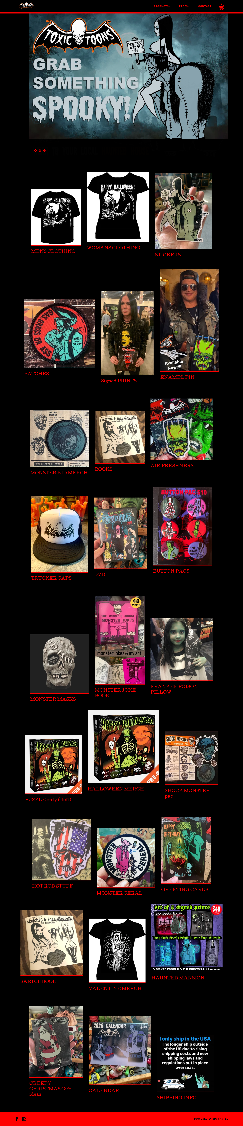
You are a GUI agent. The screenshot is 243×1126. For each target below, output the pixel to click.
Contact (204, 6)
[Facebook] (17, 1119)
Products (162, 6)
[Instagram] (24, 1119)
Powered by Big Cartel (211, 1118)
